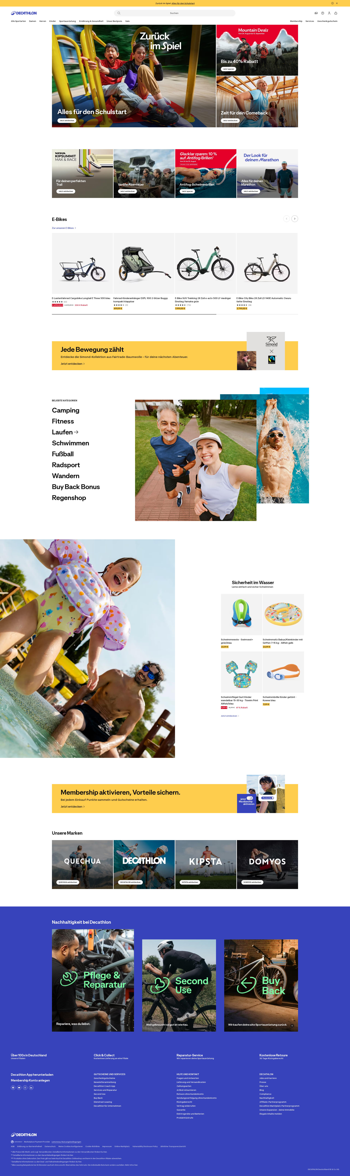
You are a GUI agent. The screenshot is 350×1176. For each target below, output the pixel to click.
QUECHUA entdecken (68, 882)
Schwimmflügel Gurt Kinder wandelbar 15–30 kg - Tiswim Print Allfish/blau (239, 700)
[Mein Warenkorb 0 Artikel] (335, 13)
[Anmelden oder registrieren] (329, 13)
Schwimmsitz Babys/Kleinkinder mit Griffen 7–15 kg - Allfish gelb (283, 641)
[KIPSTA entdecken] (205, 864)
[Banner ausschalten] (332, 3)
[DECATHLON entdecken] (144, 864)
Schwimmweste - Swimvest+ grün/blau (237, 641)
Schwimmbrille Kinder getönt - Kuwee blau (279, 699)
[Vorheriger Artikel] (286, 218)
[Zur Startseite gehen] (24, 13)
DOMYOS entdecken (252, 882)
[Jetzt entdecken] (134, 76)
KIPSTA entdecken (190, 882)
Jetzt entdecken (67, 121)
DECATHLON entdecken (130, 882)
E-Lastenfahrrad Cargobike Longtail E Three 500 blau (81, 298)
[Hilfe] (322, 13)
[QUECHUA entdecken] (82, 864)
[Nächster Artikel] (294, 218)
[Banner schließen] (337, 3)
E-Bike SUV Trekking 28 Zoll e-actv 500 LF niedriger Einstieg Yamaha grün (203, 300)
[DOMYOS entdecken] (267, 864)
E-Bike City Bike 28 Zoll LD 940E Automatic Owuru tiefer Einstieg (264, 300)
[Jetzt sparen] (257, 50)
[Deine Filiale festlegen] (316, 13)
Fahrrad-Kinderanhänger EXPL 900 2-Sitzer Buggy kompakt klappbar (140, 300)
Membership (296, 21)
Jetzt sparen (228, 69)
